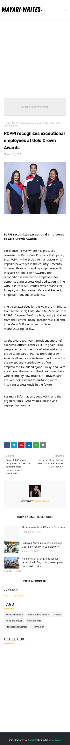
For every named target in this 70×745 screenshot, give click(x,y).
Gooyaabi (56, 739)
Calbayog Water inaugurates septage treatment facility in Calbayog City (42, 544)
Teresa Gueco (41, 501)
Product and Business (16, 626)
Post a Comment (14, 595)
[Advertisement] (35, 57)
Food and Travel (14, 620)
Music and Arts (34, 620)
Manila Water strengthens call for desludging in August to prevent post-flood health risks (42, 562)
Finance (57, 614)
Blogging (31, 739)
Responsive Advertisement (35, 106)
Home (7, 122)
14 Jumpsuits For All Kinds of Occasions (43, 527)
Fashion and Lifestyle (38, 614)
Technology (38, 626)
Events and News (14, 614)
